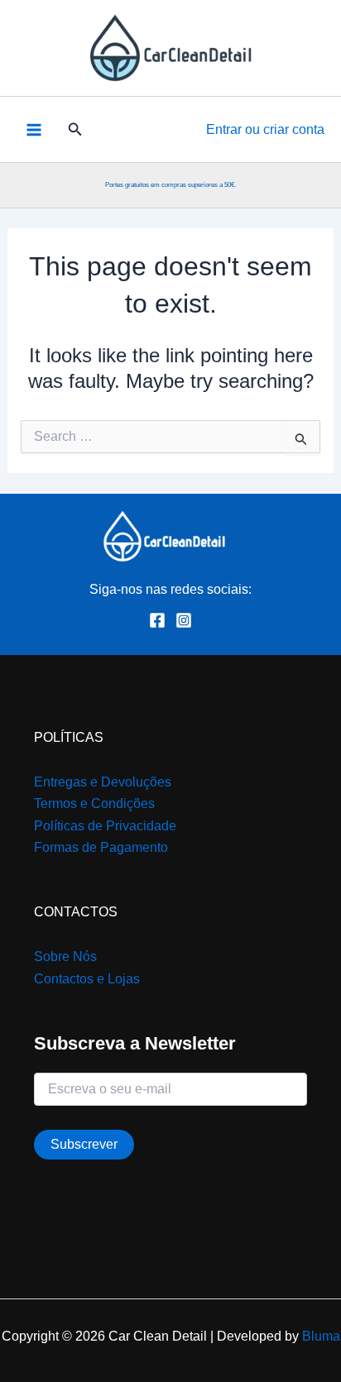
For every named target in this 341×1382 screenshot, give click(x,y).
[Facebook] (157, 620)
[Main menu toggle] (34, 129)
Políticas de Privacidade (105, 826)
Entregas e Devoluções (102, 782)
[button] (75, 130)
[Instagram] (183, 620)
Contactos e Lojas (87, 979)
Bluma (321, 1336)
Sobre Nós (65, 956)
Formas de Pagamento (101, 847)
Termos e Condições (94, 803)
